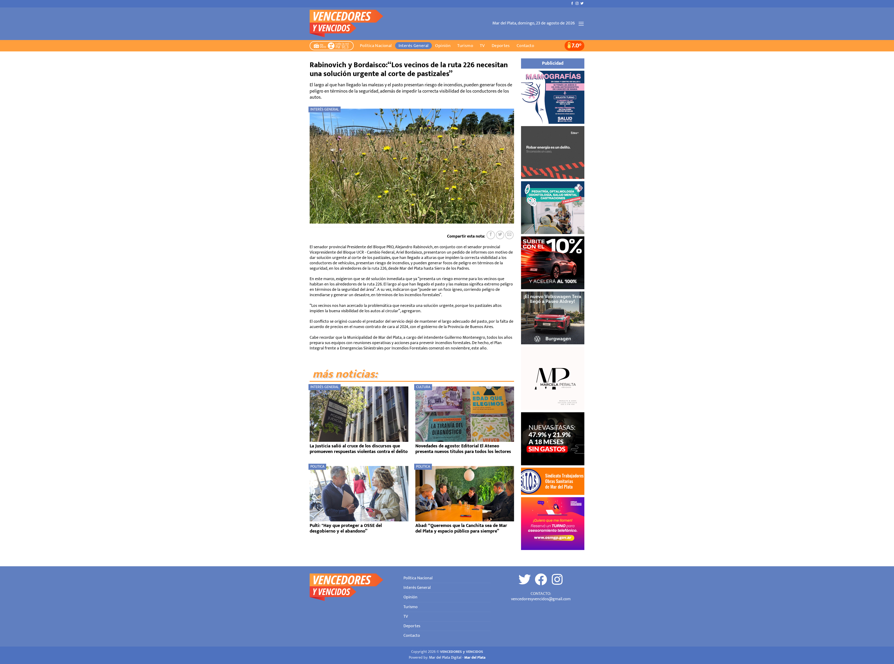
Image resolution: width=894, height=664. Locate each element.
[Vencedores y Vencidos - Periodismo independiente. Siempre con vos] (349, 23)
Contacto (525, 45)
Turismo (465, 45)
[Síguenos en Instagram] (577, 3)
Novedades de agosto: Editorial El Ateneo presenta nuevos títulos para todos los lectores (463, 449)
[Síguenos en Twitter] (581, 3)
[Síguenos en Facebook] (572, 3)
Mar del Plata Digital (445, 658)
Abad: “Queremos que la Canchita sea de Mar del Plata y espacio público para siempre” (461, 528)
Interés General (414, 45)
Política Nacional (376, 45)
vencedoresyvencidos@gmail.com (541, 599)
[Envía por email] (509, 235)
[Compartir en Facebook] (491, 235)
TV (482, 45)
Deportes (501, 45)
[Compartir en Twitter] (500, 235)
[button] (581, 24)
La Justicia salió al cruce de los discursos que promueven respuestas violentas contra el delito (359, 449)
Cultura (423, 387)
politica (317, 466)
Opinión (442, 45)
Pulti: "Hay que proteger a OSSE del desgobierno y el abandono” (346, 528)
